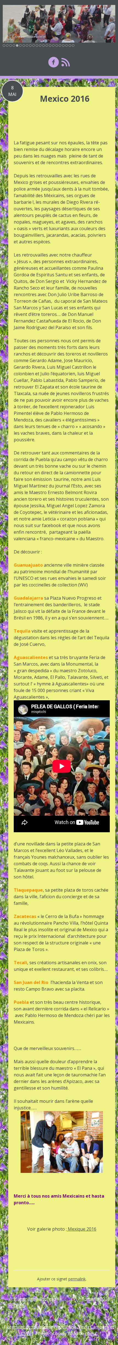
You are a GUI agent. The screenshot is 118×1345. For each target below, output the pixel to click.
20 (66, 45)
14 (47, 45)
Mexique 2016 (81, 1229)
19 (63, 45)
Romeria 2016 (98, 1299)
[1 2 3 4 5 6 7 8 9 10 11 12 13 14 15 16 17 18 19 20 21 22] (59, 24)
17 (56, 45)
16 (53, 45)
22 (73, 45)
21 (70, 45)
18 (60, 45)
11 (37, 45)
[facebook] (53, 62)
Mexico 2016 (64, 98)
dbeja (90, 1333)
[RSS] (65, 62)
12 (40, 45)
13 (43, 45)
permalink (77, 1278)
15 (50, 45)
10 (33, 45)
